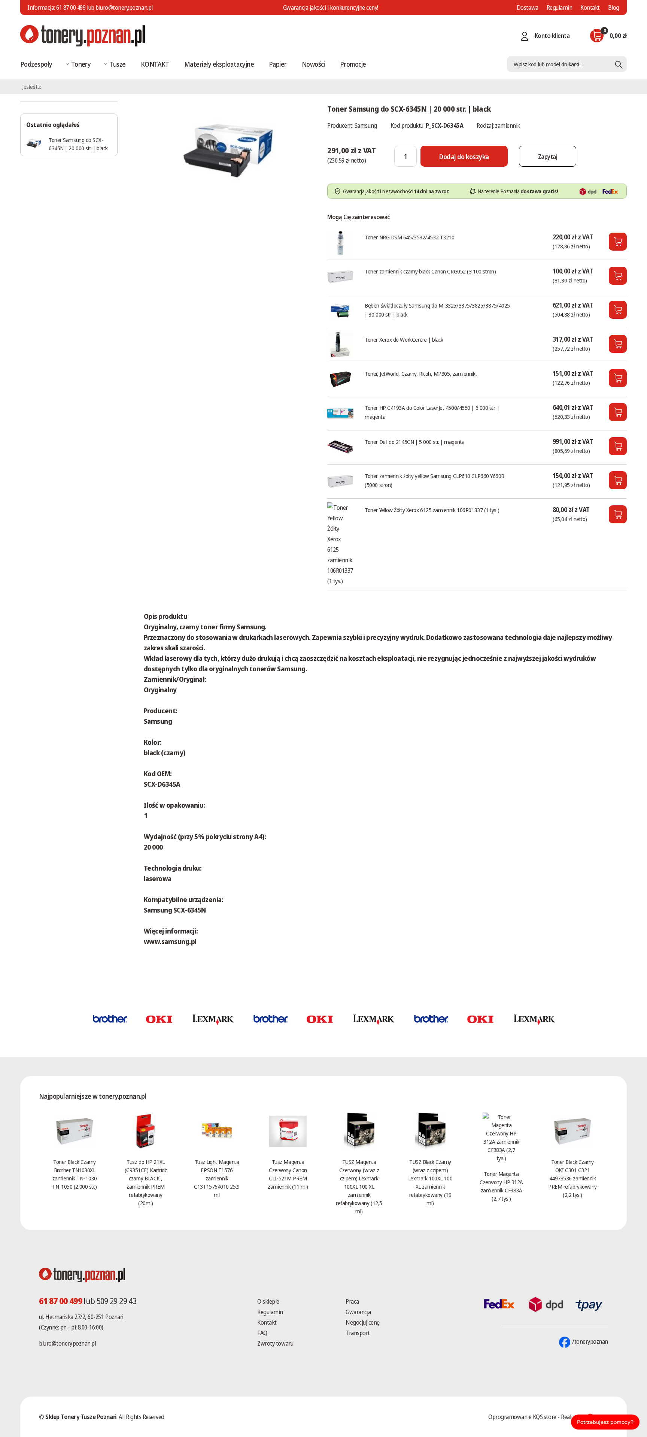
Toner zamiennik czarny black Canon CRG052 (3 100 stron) (430, 271)
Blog (613, 7)
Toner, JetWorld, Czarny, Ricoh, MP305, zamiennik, (421, 373)
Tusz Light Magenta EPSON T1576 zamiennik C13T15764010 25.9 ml (216, 1178)
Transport (358, 1333)
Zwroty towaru (275, 1343)
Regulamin (559, 7)
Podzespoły (36, 64)
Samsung (366, 125)
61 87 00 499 (70, 7)
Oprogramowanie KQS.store (522, 1417)
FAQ (262, 1333)
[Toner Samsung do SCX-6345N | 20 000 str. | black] (228, 147)
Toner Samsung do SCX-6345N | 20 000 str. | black (78, 144)
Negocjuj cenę (363, 1322)
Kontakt (590, 7)
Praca (352, 1301)
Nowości (313, 64)
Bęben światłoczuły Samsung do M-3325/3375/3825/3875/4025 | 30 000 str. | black (437, 310)
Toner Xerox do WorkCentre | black (404, 339)
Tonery (81, 64)
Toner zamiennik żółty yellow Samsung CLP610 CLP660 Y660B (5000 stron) (434, 480)
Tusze (117, 64)
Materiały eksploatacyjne (219, 64)
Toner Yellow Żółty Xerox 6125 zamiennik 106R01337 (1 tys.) (432, 510)
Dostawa (527, 7)
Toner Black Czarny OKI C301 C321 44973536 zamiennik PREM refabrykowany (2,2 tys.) (572, 1178)
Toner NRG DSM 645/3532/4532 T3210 (409, 237)
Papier (278, 64)
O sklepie (268, 1301)
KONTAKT (155, 64)
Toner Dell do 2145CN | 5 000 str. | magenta (415, 441)
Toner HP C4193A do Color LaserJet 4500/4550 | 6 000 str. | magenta (432, 412)
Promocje (353, 64)
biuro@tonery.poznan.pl (67, 1343)
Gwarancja (358, 1312)
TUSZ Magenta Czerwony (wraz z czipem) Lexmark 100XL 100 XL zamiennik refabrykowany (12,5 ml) (359, 1186)
